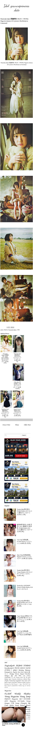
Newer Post (6, 425)
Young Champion (21, 703)
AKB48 (19, 665)
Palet (12, 684)
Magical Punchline (25, 674)
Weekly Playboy (22, 694)
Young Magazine (11, 696)
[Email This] (7, 327)
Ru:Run (28, 685)
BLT (20, 699)
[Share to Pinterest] (13, 327)
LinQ (12, 682)
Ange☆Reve (22, 684)
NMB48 (26, 665)
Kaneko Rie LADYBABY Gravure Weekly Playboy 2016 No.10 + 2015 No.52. (25, 587)
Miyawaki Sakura (12, 330)
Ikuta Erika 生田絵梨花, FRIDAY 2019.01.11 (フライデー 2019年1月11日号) (24, 556)
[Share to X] (10, 327)
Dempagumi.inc (8, 672)
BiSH (26, 684)
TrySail (23, 682)
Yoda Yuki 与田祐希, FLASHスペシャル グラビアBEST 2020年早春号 (24, 633)
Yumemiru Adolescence (17, 679)
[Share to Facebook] (12, 327)
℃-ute (13, 677)
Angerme (15, 672)
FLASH (7, 694)
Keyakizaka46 (9, 668)
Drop (23, 681)
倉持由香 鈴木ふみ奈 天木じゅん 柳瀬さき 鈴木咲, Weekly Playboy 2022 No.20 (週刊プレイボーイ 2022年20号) (24, 528)
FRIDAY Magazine (11, 699)
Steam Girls (27, 681)
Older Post (27, 425)
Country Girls (19, 677)
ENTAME (27, 699)
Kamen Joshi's (7, 682)
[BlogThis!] (9, 327)
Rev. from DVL (16, 676)
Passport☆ (16, 684)
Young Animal (19, 705)
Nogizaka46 (9, 665)
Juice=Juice (21, 672)
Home (17, 425)
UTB (18, 330)
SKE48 (22, 668)
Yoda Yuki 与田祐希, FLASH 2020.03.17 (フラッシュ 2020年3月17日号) (24, 541)
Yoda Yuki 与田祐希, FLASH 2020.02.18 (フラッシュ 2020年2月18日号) (24, 648)
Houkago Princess (14, 674)
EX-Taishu (21, 701)
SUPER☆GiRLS (10, 670)
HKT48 (6, 330)
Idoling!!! (6, 676)
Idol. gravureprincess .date (16, 8)
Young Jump (25, 696)
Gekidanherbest (15, 685)
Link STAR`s (26, 676)
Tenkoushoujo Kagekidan (15, 681)
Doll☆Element (18, 682)
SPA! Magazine (10, 701)
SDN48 (6, 687)
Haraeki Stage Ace (22, 685)
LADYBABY (7, 677)
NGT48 (27, 668)
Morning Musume (24, 670)
